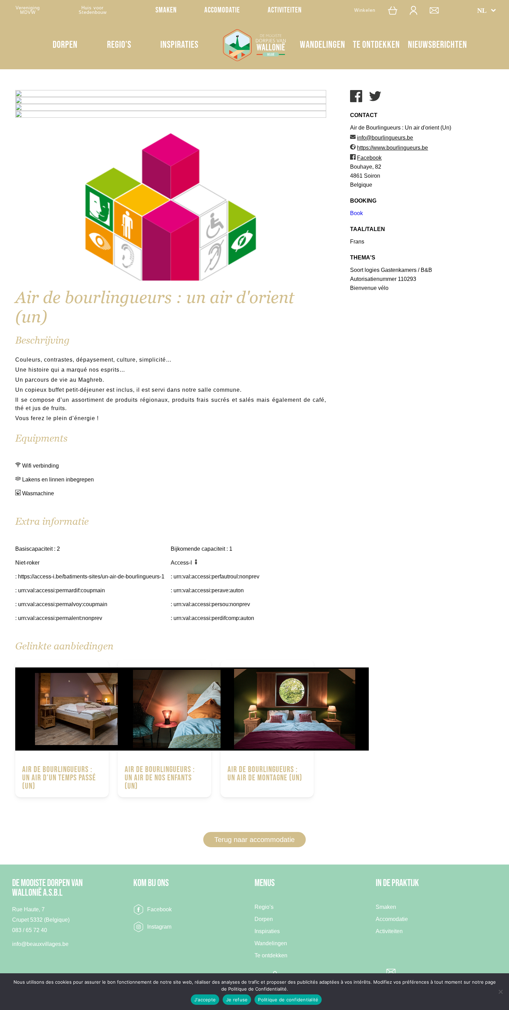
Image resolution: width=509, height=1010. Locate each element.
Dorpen (65, 45)
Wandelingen (322, 45)
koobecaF (369, 158)
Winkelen (364, 10)
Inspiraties (179, 45)
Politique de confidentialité (288, 999)
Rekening (417, 10)
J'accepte (205, 999)
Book (356, 213)
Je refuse (237, 999)
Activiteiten (285, 10)
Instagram (159, 927)
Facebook (159, 909)
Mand (395, 10)
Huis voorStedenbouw (93, 10)
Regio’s (119, 45)
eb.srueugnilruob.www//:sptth (392, 148)
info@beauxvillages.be (40, 944)
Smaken (166, 10)
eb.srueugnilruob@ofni (385, 138)
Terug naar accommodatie (254, 839)
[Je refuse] (500, 991)
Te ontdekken (376, 45)
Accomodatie (222, 10)
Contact (438, 10)
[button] (487, 10)
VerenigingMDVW (28, 10)
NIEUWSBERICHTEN (437, 45)
